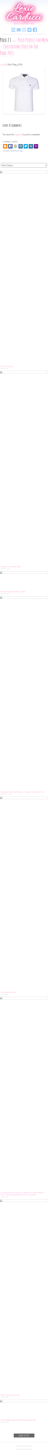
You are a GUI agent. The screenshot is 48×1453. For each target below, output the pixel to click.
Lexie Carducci (24, 13)
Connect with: (10, 142)
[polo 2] (24, 72)
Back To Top (24, 1435)
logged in (18, 134)
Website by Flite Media (24, 1449)
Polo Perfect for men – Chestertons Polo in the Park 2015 (24, 46)
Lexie (2, 64)
